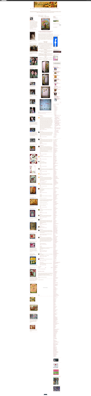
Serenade (54, 308)
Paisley (54, 279)
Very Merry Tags (54, 341)
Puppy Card (54, 291)
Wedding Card (54, 347)
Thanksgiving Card (55, 330)
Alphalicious (54, 149)
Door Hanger (54, 197)
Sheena (40, 208)
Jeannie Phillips (32, 20)
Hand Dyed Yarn (54, 228)
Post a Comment (39, 266)
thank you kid (41, 262)
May (55, 113)
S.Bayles (40, 218)
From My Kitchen (55, 215)
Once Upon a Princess (55, 277)
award (53, 153)
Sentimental (54, 307)
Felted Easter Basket (55, 208)
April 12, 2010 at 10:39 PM (43, 171)
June (55, 112)
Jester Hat (54, 249)
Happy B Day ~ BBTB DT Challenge (56, 118)
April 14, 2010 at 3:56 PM (43, 251)
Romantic (54, 299)
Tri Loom (54, 337)
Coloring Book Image (55, 182)
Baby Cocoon (54, 158)
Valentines (54, 340)
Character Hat (54, 173)
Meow (54, 264)
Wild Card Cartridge (55, 352)
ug (53, 339)
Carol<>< (41, 187)
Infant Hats (54, 244)
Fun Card (54, 216)
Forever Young (54, 211)
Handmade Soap (54, 231)
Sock (53, 312)
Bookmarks (54, 168)
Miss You (54, 268)
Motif (53, 270)
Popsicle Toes (55, 92)
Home (30, 8)
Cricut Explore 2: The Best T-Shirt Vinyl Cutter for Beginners (57, 97)
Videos (37, 8)
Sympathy (54, 327)
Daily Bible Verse (45, 8)
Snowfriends (54, 311)
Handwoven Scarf (55, 232)
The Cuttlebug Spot (55, 331)
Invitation (54, 247)
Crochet (54, 190)
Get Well (54, 218)
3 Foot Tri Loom (54, 141)
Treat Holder (54, 336)
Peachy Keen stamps (55, 282)
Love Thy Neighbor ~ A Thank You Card (43, 16)
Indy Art (54, 243)
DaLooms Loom (54, 195)
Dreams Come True (55, 198)
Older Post (52, 267)
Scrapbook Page (54, 306)
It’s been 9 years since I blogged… (59, 99)
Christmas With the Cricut (55, 178)
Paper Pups (54, 280)
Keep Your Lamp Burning (56, 124)
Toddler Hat (54, 335)
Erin (40, 236)
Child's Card (54, 174)
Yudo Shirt (54, 355)
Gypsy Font (54, 225)
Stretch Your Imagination (55, 323)
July (55, 111)
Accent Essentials (55, 146)
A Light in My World (56, 130)
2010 (54, 106)
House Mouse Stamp (55, 241)
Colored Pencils (54, 181)
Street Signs (54, 322)
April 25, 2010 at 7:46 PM (43, 256)
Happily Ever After (55, 233)
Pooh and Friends (55, 285)
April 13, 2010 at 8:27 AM (43, 192)
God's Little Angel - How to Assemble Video (57, 117)
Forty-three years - (58, 75)
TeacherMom (41, 116)
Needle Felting (54, 272)
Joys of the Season (55, 250)
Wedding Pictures (55, 349)
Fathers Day (54, 207)
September (56, 109)
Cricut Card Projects (56, 96)
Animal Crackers (55, 150)
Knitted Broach (54, 254)
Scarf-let (54, 303)
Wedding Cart (54, 348)
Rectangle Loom (55, 293)
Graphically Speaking (55, 223)
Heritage (54, 235)
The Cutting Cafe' (56, 86)
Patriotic (54, 281)
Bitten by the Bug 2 (56, 88)
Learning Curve (54, 255)
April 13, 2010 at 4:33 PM (43, 224)
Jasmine (54, 248)
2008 (54, 137)
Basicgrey (54, 162)
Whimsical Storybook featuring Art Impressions (59, 72)
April (55, 114)
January (55, 135)
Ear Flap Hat (54, 199)
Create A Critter (54, 187)
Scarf (53, 302)
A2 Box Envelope (55, 145)
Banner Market (41, 145)
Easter (53, 200)
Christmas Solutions (55, 177)
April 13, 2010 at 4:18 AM (43, 174)
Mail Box (54, 261)
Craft (53, 186)
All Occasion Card (55, 148)
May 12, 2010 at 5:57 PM (43, 260)
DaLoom (54, 193)
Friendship (54, 214)
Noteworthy (54, 276)
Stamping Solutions (55, 319)
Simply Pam (41, 155)
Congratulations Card (55, 183)
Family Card (54, 206)
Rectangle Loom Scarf (55, 294)
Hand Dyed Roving (55, 227)
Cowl (53, 185)
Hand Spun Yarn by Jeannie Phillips (55, 8)
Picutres (54, 283)
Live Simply (54, 257)
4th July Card (54, 142)
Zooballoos (54, 356)
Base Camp (54, 161)
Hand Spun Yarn (54, 229)
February (55, 134)
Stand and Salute (55, 320)
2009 (54, 136)
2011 (54, 105)
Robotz (54, 297)
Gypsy (54, 224)
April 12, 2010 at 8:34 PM (43, 129)
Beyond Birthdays (55, 165)
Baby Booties (54, 156)
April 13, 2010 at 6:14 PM (43, 227)
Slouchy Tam (54, 310)
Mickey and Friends (55, 265)
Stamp (54, 315)
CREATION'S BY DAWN (56, 78)
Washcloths (54, 345)
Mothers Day (54, 269)
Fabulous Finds (54, 204)
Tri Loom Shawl (54, 338)
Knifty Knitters (54, 252)
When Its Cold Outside (55, 351)
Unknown (41, 176)
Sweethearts (54, 326)
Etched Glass (54, 202)
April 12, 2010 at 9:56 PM (43, 166)
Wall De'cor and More (55, 344)
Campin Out (54, 171)
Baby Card (54, 157)
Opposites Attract (55, 278)
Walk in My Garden (55, 343)
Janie (40, 138)
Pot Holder (54, 287)
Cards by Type (33, 8)
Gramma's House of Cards (56, 71)
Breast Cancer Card (55, 169)
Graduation (54, 222)
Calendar (54, 170)
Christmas (54, 175)
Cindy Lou (54, 179)
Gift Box (54, 219)
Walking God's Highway (56, 132)
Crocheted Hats (54, 191)
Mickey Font (54, 266)
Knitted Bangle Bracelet (55, 253)
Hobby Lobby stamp (55, 236)
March (55, 133)
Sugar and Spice (54, 324)
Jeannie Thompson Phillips (55, 36)
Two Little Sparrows (56, 131)
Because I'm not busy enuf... (57, 98)
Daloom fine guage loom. (55, 194)
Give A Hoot (54, 220)
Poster (53, 286)
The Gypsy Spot (54, 332)
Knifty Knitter (54, 251)
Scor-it (54, 305)
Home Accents (54, 237)
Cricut (54, 189)
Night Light (54, 274)
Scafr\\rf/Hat (54, 301)
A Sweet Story (54, 144)
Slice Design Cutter (55, 309)
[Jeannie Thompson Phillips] (55, 46)
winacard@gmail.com (41, 12)
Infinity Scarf (54, 245)
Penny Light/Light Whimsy (42, 182)
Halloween (54, 226)
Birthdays (54, 166)
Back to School (54, 160)
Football (54, 210)
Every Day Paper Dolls (55, 203)
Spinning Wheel (54, 314)
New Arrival (54, 273)
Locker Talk (54, 258)
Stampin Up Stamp (55, 318)
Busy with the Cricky (56, 82)
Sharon (40, 214)
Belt (53, 164)
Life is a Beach (54, 256)
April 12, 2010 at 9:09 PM (43, 136)
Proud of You (54, 290)
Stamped (54, 316)
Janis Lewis (41, 131)
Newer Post (39, 267)
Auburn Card (54, 152)
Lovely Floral (54, 260)
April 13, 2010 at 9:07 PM (43, 244)
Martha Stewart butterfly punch (56, 262)
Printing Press (54, 289)
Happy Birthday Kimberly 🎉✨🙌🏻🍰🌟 (59, 80)
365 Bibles (49, 8)
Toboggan (54, 334)
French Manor (54, 212)
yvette (40, 172)
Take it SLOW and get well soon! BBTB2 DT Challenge (57, 123)
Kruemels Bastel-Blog (56, 67)
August (55, 110)
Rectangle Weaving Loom (55, 295)
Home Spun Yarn (55, 239)
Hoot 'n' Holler (54, 240)
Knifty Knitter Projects (41, 8)
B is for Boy (54, 154)
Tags (53, 328)
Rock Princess (54, 298)
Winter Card (54, 353)
